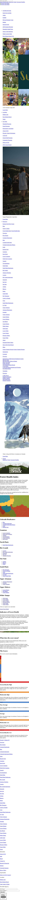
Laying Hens (5, 366)
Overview (5, 356)
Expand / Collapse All (4, 740)
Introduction (5, 351)
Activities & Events (7, 10)
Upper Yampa (6, 604)
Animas (4, 286)
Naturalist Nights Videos (8, 342)
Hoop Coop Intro (6, 362)
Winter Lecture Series (7, 33)
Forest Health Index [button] (15, 230)
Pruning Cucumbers (7, 376)
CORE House (6, 375)
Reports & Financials (4, 863)
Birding (4, 22)
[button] (7, 237)
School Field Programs (7, 137)
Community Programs (7, 140)
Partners (1, 865)
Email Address (3, 890)
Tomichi (4, 261)
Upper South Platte (7, 576)
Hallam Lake (5, 114)
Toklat (4, 119)
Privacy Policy (3, 870)
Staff (1, 856)
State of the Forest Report (8, 344)
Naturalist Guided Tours (8, 29)
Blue (4, 240)
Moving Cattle (6, 360)
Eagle (4, 247)
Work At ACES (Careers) (5, 875)
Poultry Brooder (6, 363)
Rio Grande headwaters (8, 277)
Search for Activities (7, 13)
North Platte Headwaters (8, 268)
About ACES (5, 130)
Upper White (5, 337)
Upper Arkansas (6, 314)
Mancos (4, 289)
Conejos (4, 275)
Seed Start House (6, 379)
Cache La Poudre (6, 298)
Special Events (6, 24)
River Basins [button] (5, 235)
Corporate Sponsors (4, 868)
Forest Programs (6, 126)
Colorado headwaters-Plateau (9, 244)
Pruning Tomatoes (6, 380)
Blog (4, 226)
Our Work (5, 121)
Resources (5, 221)
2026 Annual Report (7, 144)
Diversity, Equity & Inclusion (9, 133)
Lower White (5, 330)
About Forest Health (4, 609)
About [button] (4, 340)
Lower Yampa (6, 333)
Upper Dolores (6, 324)
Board (1, 858)
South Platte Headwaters (8, 303)
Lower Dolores (6, 319)
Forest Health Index (7, 230)
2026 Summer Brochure (8, 26)
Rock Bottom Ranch (7, 117)
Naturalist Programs (7, 123)
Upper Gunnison (6, 538)
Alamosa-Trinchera (7, 272)
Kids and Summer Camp (8, 20)
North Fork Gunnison (7, 258)
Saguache (5, 279)
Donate (4, 458)
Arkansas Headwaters (7, 310)
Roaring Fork (5, 249)
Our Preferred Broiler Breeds (9, 365)
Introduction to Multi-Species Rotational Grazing (13, 358)
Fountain (4, 312)
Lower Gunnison (6, 256)
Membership (5, 2)
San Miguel (5, 321)
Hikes (4, 347)
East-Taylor (5, 254)
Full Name (2, 889)
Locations (5, 112)
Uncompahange (6, 263)
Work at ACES (6, 142)
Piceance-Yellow (6, 335)
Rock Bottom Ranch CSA (8, 36)
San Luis (4, 282)
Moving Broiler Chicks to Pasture (10, 361)
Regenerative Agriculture (8, 128)
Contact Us (2, 861)
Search (1, 2)
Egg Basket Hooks (7, 368)
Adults (4, 15)
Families (4, 17)
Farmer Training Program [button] (19, 349)
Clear (4, 300)
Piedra (4, 291)
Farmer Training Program (8, 349)
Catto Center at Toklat (4, 884)
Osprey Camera (6, 228)
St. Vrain (4, 305)
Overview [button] (5, 233)
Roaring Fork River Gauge (8, 224)
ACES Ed (5, 135)
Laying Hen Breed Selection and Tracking (12, 367)
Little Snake (5, 328)
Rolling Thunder (6, 378)
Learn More (5, 110)
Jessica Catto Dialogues (8, 31)
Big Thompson (6, 296)
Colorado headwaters (7, 242)
